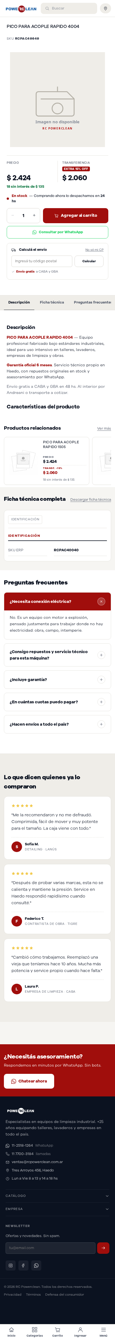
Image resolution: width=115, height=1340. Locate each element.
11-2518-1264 (32, 1145)
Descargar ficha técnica (90, 499)
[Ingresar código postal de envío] (105, 8)
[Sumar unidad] (34, 215)
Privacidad (12, 1294)
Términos (33, 1294)
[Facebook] (23, 1265)
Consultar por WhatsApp (61, 232)
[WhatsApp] (36, 1265)
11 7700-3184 (31, 1153)
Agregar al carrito (79, 215)
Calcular (89, 261)
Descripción (19, 302)
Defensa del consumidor (64, 1294)
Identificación (25, 519)
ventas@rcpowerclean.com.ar (37, 1162)
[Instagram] (11, 1265)
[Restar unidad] (12, 215)
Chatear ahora (32, 1081)
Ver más (104, 428)
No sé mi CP (94, 250)
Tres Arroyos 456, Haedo (33, 1170)
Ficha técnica (52, 302)
